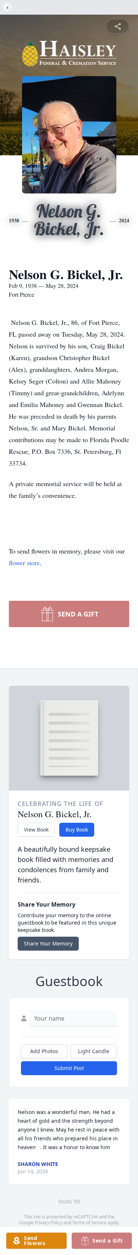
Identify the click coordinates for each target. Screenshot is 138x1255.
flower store (24, 562)
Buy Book (77, 829)
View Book (36, 829)
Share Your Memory (48, 943)
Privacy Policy (48, 1222)
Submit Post (69, 1068)
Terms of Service (89, 1222)
